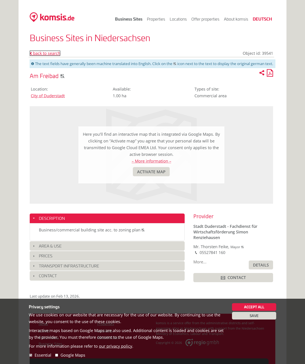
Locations (178, 19)
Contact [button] (48, 275)
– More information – (151, 161)
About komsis (236, 19)
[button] (62, 75)
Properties (156, 19)
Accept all (254, 307)
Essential (43, 355)
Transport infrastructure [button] (69, 265)
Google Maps (73, 355)
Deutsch (262, 18)
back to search (45, 53)
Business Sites (128, 18)
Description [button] (52, 218)
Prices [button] (45, 255)
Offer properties (205, 19)
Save (254, 315)
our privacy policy (115, 346)
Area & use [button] (50, 245)
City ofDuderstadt (48, 95)
